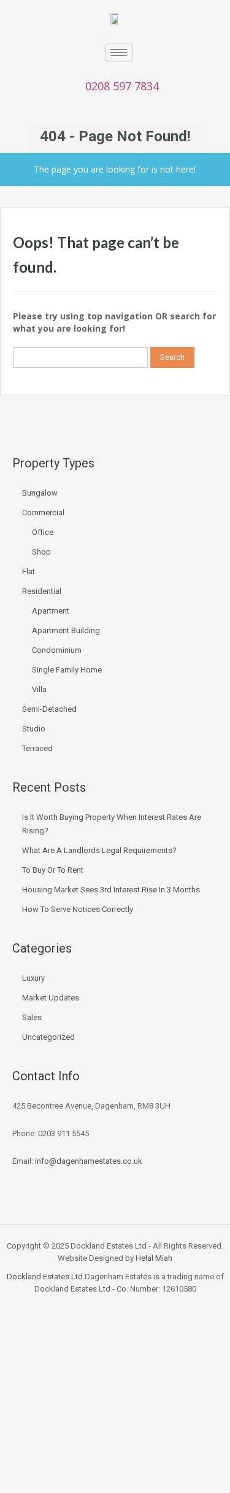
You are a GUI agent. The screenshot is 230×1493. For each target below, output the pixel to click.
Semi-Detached (49, 709)
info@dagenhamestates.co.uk (88, 1161)
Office (42, 532)
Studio (33, 728)
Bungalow (40, 492)
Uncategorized (48, 1037)
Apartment (50, 610)
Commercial (43, 512)
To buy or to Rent (52, 870)
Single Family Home (67, 669)
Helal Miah (154, 1258)
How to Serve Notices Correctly (77, 909)
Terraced (37, 748)
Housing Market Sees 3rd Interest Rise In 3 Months (111, 889)
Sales (32, 1017)
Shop (41, 551)
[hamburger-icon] (118, 52)
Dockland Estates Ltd (45, 1276)
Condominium (57, 650)
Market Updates (50, 997)
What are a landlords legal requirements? (99, 850)
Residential (41, 591)
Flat (28, 571)
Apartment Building (66, 630)
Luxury (33, 978)
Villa (39, 689)
